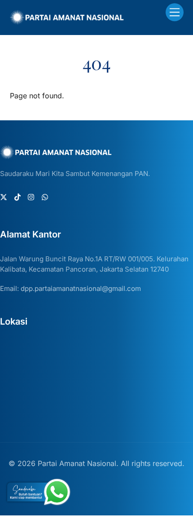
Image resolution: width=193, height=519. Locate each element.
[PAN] (67, 20)
